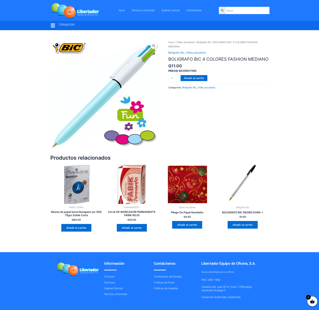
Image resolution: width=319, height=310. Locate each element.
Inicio (122, 10)
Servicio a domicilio (143, 10)
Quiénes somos (170, 10)
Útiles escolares (185, 42)
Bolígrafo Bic (204, 42)
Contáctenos (194, 10)
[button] (53, 26)
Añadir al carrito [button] (76, 227)
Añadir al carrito (194, 78)
